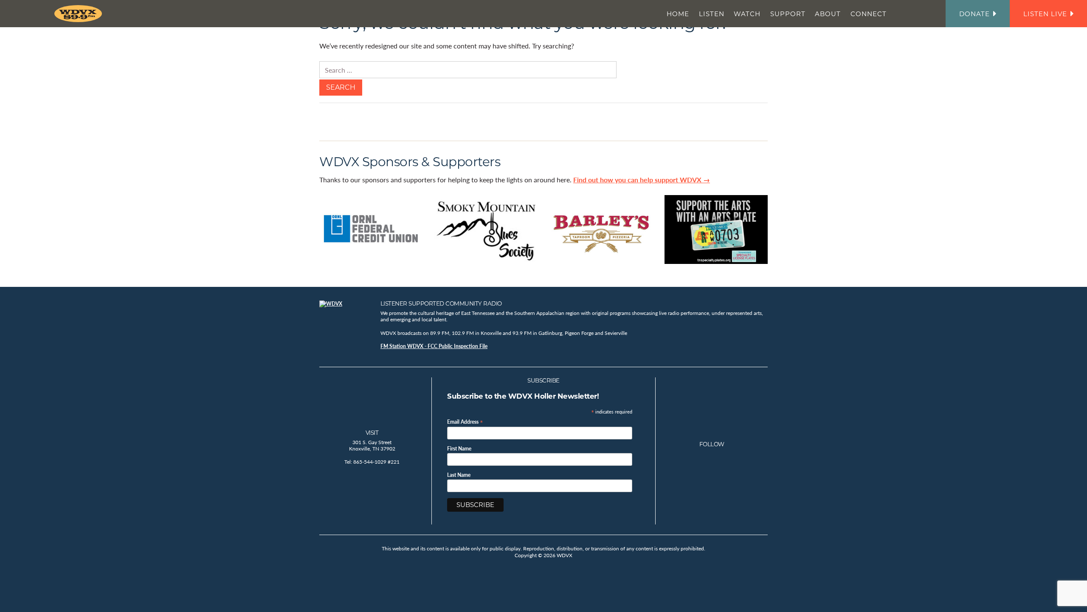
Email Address (465, 421)
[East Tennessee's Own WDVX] (79, 13)
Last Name (458, 475)
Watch (747, 14)
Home (678, 14)
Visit (372, 432)
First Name (459, 448)
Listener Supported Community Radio (441, 303)
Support (787, 14)
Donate (974, 14)
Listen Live (1045, 14)
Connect (868, 14)
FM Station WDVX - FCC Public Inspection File (433, 346)
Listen (711, 14)
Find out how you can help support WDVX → (641, 179)
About (828, 14)
